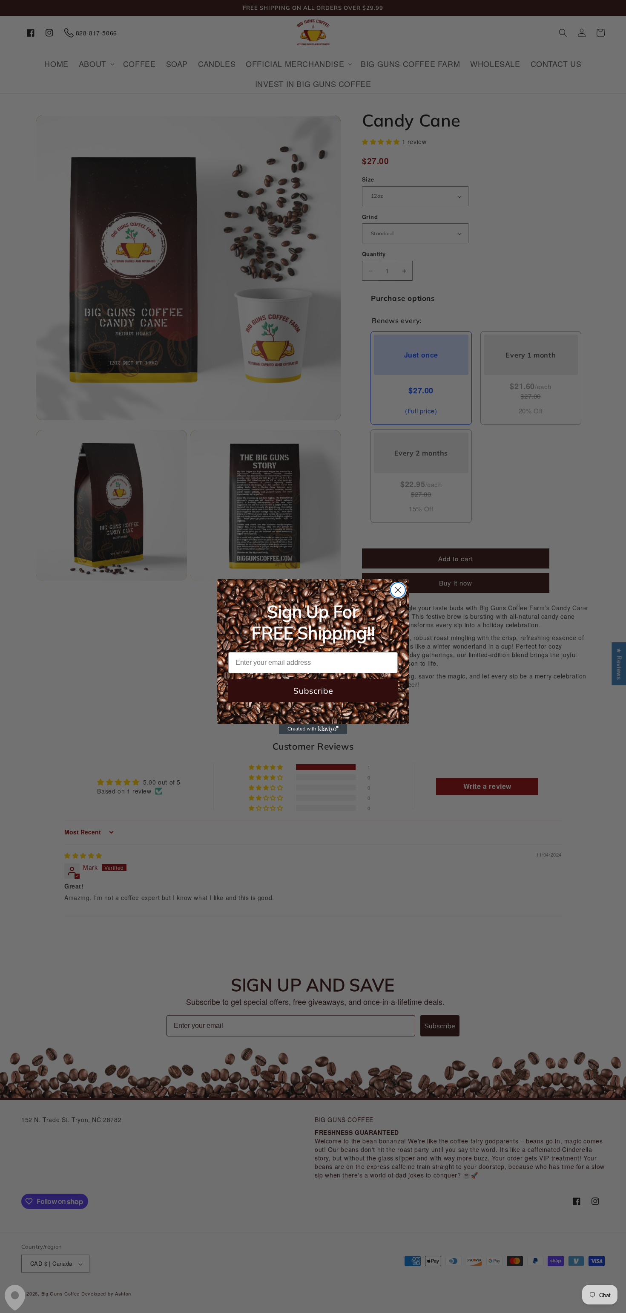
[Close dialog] (398, 590)
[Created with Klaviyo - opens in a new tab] (313, 729)
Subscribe (313, 690)
